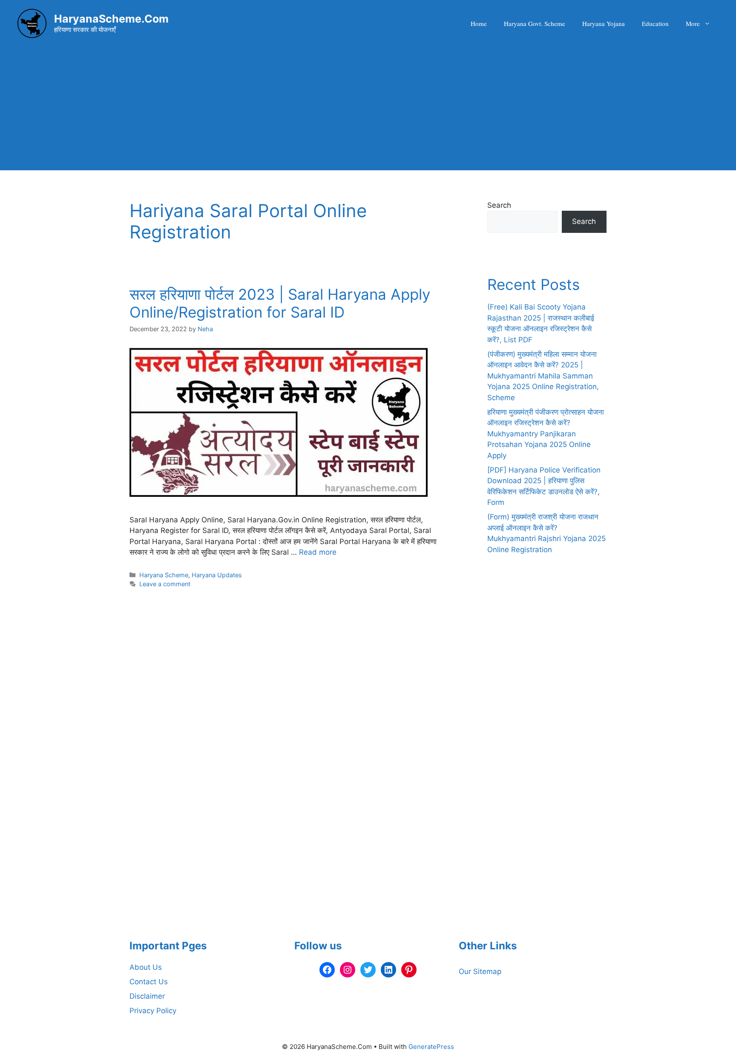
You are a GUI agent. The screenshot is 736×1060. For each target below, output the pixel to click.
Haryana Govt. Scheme (534, 23)
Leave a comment (164, 583)
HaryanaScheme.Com (111, 18)
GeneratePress (431, 1047)
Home (479, 23)
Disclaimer (147, 996)
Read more (317, 552)
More (693, 23)
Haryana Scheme (163, 575)
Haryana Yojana (603, 23)
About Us (145, 967)
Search (499, 205)
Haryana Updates (217, 575)
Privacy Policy (152, 1010)
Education (655, 23)
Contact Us (148, 981)
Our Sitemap (480, 971)
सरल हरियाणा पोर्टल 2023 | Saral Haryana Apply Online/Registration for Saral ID (279, 303)
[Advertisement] (368, 110)
